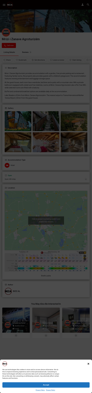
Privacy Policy (40, 390)
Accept (46, 385)
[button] (88, 364)
